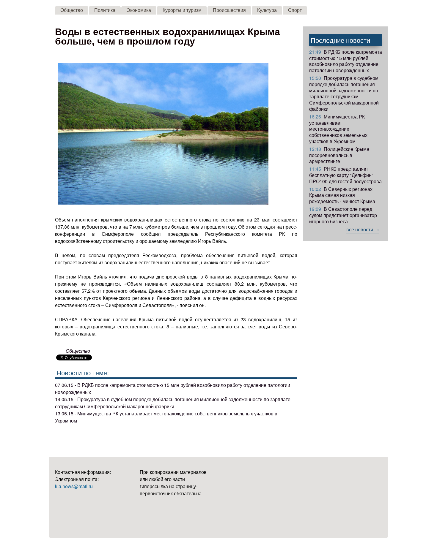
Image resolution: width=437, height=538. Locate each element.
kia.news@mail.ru (74, 486)
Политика (104, 10)
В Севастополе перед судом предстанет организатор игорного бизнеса (343, 215)
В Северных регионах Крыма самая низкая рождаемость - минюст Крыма (342, 195)
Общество (71, 10)
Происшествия (229, 10)
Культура (267, 10)
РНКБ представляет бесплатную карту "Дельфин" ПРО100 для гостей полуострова (345, 175)
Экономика (139, 10)
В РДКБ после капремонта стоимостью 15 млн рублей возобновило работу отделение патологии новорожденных (345, 61)
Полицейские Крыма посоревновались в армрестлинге (339, 155)
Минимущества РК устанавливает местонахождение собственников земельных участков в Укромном (338, 129)
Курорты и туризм (182, 10)
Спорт (295, 10)
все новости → (362, 229)
